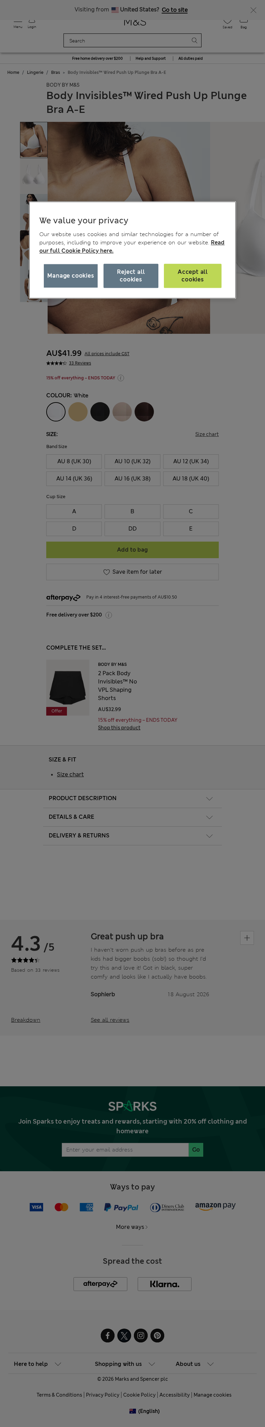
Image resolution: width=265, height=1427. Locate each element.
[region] (132, 250)
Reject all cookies (131, 275)
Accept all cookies (193, 275)
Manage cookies (70, 275)
